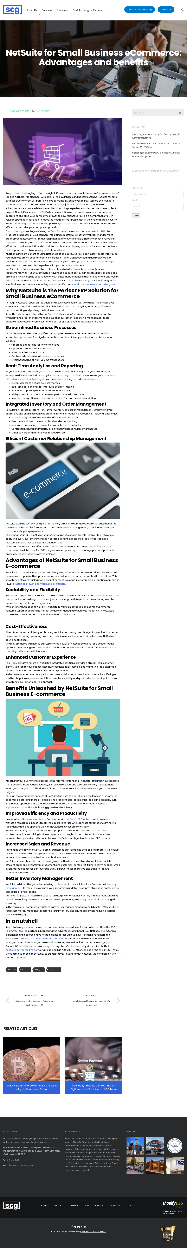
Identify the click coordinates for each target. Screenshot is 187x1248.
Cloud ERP (12, 970)
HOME (44, 1206)
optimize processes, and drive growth (95, 284)
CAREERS (100, 1206)
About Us (32, 10)
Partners (97, 10)
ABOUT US (57, 1206)
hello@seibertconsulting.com (22, 950)
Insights (87, 10)
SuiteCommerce (54, 970)
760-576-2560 (12, 1160)
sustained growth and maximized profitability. (40, 584)
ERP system (39, 970)
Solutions (47, 10)
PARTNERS (115, 1206)
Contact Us (166, 9)
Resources (62, 10)
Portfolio (77, 10)
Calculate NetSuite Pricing (140, 9)
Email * (135, 200)
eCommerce (25, 970)
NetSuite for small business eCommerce (44, 938)
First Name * (137, 188)
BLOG (87, 1206)
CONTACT (130, 1206)
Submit (136, 216)
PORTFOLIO (73, 1206)
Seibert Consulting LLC (94, 1231)
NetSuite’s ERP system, (78, 819)
